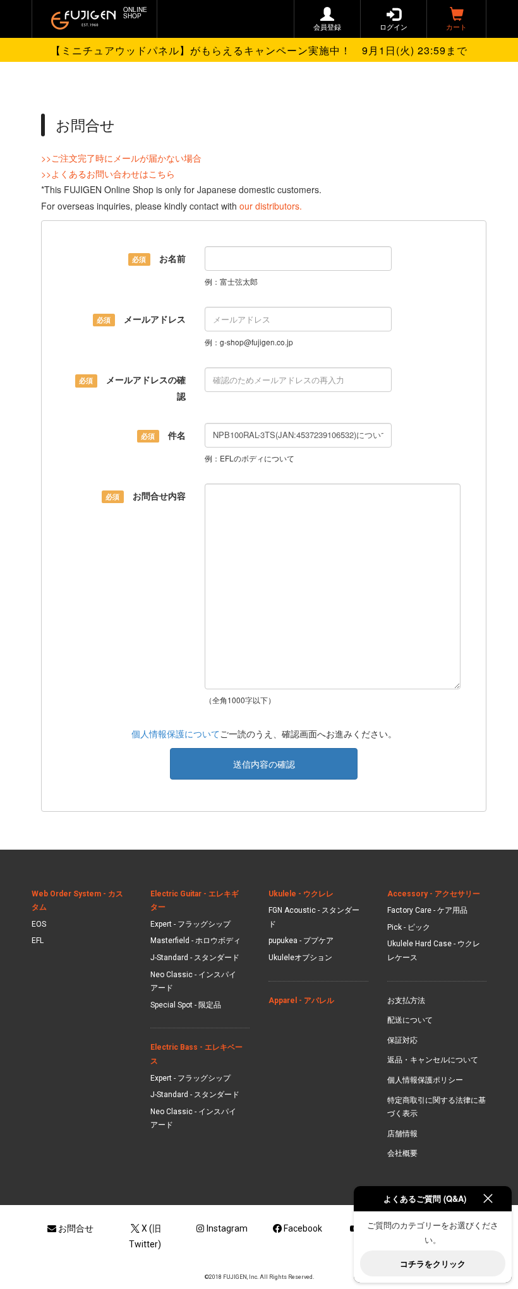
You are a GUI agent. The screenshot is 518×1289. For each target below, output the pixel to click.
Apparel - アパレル (301, 1000)
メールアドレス (141, 318)
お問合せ (75, 1228)
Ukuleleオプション (300, 957)
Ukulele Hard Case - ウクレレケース (433, 950)
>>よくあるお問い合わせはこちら (108, 173)
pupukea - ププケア (301, 940)
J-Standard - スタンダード (194, 957)
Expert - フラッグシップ (190, 924)
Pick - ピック (408, 927)
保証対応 (402, 1040)
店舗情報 (402, 1133)
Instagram (227, 1228)
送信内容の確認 (264, 763)
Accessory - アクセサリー (433, 893)
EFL (38, 940)
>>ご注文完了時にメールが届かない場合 (121, 157)
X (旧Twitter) (145, 1236)
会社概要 (402, 1153)
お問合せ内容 (145, 495)
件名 (163, 435)
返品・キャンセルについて (432, 1059)
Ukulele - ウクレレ (301, 893)
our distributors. (270, 205)
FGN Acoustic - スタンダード (313, 917)
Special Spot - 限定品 (185, 1005)
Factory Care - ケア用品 (427, 910)
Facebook (303, 1228)
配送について (410, 1020)
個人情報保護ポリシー (425, 1080)
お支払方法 (406, 1000)
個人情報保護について (175, 733)
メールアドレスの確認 (132, 387)
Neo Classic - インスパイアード (193, 981)
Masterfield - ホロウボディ (195, 940)
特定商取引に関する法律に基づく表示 (436, 1107)
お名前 (158, 258)
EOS (39, 924)
